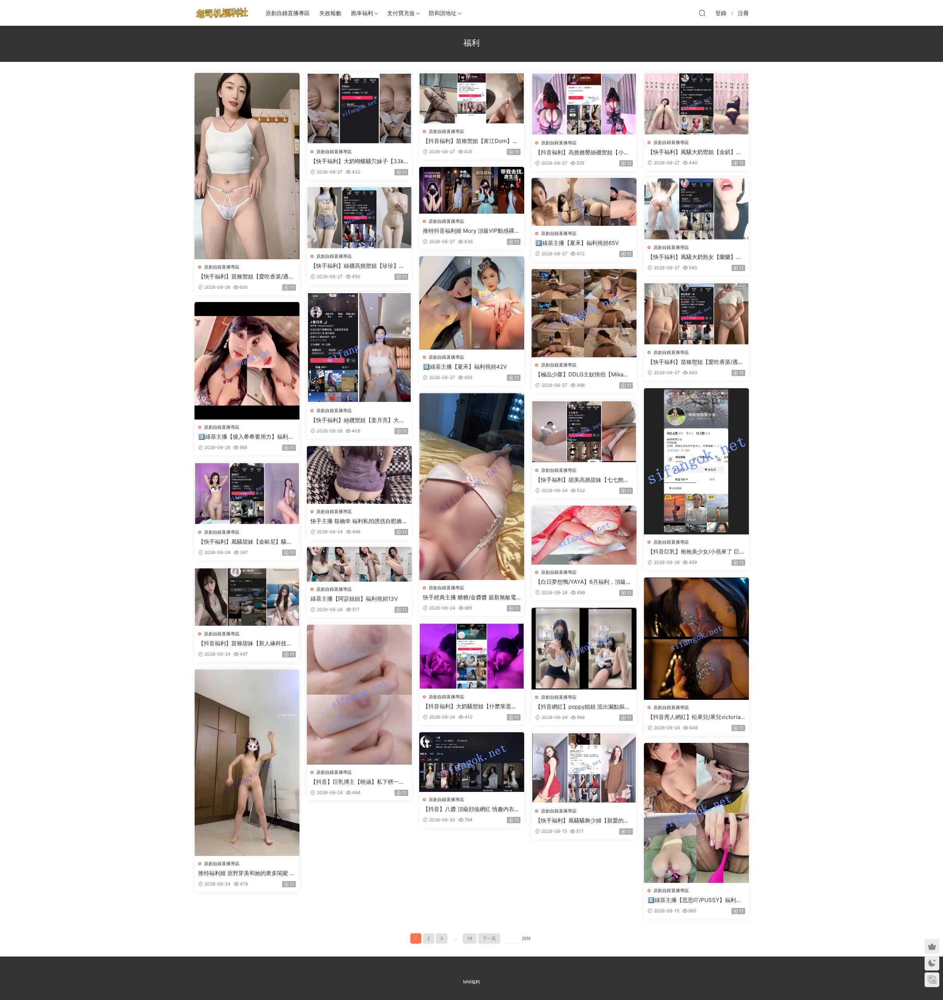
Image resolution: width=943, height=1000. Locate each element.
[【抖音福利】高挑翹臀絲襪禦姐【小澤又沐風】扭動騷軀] (584, 104)
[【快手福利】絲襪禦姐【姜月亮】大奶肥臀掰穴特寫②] (359, 347)
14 (469, 938)
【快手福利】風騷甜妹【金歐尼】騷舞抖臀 (245, 541)
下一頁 (489, 938)
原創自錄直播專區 (288, 13)
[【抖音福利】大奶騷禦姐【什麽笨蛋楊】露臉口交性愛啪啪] (471, 656)
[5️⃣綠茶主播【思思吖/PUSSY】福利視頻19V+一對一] (696, 813)
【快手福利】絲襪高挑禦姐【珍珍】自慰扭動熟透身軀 (357, 266)
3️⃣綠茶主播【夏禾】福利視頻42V (465, 366)
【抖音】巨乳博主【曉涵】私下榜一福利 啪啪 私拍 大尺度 (357, 782)
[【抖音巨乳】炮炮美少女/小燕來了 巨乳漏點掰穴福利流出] (696, 461)
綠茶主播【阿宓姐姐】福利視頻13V (354, 598)
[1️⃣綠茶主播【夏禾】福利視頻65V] (584, 202)
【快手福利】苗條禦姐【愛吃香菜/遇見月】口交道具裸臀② (695, 362)
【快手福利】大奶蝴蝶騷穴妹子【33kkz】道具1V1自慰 (359, 161)
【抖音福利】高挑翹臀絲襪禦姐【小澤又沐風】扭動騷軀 (582, 152)
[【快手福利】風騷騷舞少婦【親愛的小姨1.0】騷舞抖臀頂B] (584, 768)
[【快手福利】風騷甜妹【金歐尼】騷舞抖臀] (246, 493)
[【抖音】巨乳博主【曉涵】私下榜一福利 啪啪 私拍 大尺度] (359, 695)
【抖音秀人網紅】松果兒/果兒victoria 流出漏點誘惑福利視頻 (694, 717)
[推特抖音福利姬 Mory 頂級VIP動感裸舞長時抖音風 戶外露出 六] (471, 190)
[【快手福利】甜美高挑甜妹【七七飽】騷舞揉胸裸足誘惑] (584, 432)
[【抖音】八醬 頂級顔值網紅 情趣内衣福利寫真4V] (471, 762)
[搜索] (702, 13)
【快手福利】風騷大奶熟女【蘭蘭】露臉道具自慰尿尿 (695, 257)
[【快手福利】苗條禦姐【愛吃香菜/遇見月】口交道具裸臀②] (696, 314)
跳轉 (526, 938)
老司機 (222, 13)
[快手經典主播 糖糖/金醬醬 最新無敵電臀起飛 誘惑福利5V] (471, 486)
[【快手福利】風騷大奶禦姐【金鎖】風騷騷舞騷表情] (696, 104)
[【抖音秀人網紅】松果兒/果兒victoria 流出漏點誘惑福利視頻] (696, 639)
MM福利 (471, 982)
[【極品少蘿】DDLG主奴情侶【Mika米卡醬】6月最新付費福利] (584, 313)
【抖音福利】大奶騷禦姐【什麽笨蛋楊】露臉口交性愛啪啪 (467, 706)
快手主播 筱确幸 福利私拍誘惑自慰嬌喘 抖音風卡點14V (359, 521)
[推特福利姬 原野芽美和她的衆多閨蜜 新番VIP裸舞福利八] (246, 762)
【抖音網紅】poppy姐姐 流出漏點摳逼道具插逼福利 (582, 706)
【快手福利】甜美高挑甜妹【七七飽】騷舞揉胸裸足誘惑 (582, 480)
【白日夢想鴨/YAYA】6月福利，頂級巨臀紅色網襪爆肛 (583, 582)
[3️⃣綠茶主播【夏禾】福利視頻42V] (471, 303)
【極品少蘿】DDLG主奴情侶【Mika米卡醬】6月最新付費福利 (582, 374)
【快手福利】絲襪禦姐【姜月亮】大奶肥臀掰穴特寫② (357, 420)
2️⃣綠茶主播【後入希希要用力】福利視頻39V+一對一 (246, 437)
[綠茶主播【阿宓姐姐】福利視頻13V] (359, 564)
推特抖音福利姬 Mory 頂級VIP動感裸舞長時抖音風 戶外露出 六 (471, 231)
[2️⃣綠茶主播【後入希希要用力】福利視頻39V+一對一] (246, 361)
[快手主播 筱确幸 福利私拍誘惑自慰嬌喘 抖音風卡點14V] (359, 475)
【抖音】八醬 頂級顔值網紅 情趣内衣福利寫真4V (471, 809)
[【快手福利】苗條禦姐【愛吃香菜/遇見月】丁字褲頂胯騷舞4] (246, 166)
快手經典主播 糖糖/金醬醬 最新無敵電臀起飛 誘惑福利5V (469, 597)
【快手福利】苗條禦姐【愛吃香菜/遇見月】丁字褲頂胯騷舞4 (246, 276)
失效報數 (330, 13)
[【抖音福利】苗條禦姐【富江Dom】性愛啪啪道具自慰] (471, 98)
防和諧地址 (442, 13)
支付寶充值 (401, 13)
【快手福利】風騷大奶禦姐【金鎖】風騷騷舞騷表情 (695, 152)
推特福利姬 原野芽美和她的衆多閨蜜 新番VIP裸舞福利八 (246, 873)
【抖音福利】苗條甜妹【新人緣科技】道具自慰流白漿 (245, 643)
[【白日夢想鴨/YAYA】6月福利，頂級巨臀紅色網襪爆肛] (584, 535)
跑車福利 (362, 13)
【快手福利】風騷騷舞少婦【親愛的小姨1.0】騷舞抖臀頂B (582, 820)
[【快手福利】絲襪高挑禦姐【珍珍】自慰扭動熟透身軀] (359, 218)
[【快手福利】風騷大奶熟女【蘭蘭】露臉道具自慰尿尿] (696, 209)
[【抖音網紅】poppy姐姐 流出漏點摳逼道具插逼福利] (584, 649)
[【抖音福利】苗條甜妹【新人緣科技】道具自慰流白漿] (246, 597)
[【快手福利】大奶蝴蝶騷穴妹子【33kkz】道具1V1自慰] (359, 108)
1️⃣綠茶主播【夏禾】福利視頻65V (577, 242)
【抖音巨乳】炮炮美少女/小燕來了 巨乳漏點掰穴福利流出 (696, 551)
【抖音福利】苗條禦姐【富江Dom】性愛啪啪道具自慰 (470, 141)
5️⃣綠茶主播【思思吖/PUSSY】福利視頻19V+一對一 (695, 900)
